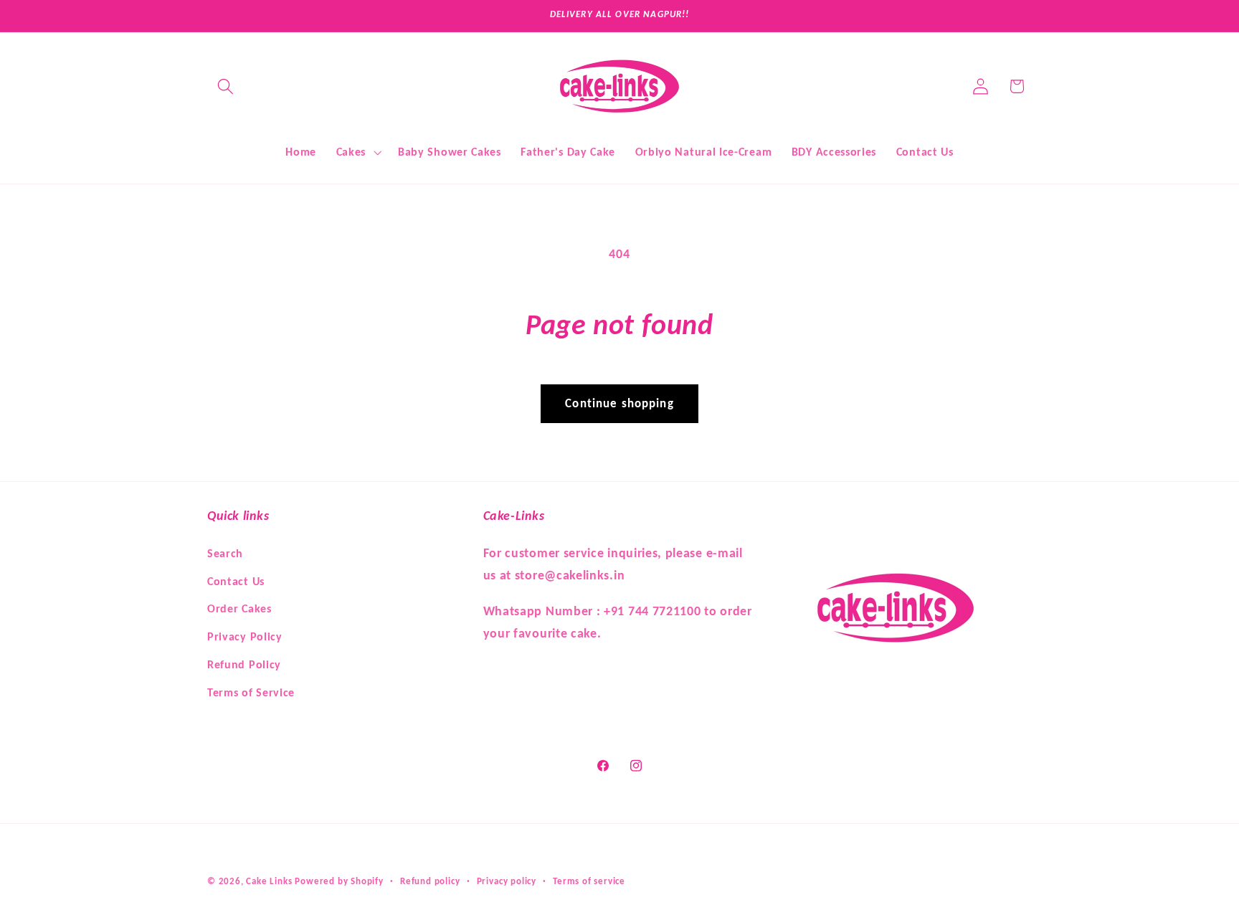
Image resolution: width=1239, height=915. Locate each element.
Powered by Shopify (339, 881)
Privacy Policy (245, 636)
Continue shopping (619, 403)
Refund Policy (244, 663)
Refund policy (430, 881)
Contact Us (236, 580)
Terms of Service (251, 691)
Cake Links (269, 881)
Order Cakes (239, 608)
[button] (225, 86)
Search (225, 552)
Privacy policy (506, 881)
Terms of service (589, 881)
